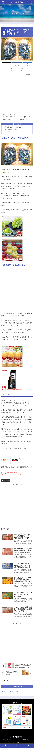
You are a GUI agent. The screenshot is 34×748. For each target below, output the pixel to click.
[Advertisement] (17, 94)
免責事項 (25, 739)
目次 (14, 124)
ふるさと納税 (6, 480)
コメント (7, 131)
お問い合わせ (17, 742)
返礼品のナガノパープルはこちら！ (15, 127)
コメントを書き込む (17, 686)
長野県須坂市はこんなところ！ (13, 129)
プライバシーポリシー (9, 739)
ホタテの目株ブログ (17, 2)
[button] (22, 69)
